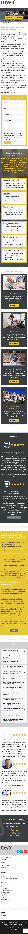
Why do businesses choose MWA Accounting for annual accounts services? (13, 651)
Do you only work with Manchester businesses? (11, 693)
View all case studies (14, 517)
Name (5, 102)
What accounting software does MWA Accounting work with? (12, 677)
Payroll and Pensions (11, 250)
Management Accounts (12, 224)
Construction (6, 892)
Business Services (7, 875)
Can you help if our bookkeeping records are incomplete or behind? (13, 698)
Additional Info (7, 120)
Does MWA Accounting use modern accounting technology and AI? (12, 672)
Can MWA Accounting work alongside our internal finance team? (13, 683)
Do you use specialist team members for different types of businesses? (13, 667)
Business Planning (9, 207)
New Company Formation (12, 237)
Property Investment (4, 898)
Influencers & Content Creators (5, 886)
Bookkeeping (7, 194)
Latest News (6, 915)
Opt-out (8, 139)
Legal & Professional (4, 894)
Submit (7, 142)
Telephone (6, 114)
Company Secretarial (11, 180)
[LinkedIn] (11, 930)
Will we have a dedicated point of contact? (11, 661)
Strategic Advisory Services (10, 878)
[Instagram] (13, 930)
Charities (5, 902)
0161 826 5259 (14, 835)
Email (5, 108)
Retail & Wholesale (8, 890)
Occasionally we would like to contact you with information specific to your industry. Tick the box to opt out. (13, 135)
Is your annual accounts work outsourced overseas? (13, 656)
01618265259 (3, 9)
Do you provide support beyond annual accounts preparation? (13, 709)
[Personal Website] (16, 930)
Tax (4, 877)
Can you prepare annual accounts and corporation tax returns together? (12, 714)
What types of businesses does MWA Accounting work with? (12, 688)
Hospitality (6, 888)
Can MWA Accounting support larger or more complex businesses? (13, 704)
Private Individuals (7, 901)
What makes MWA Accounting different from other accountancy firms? (13, 719)
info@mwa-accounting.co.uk (21, 9)
